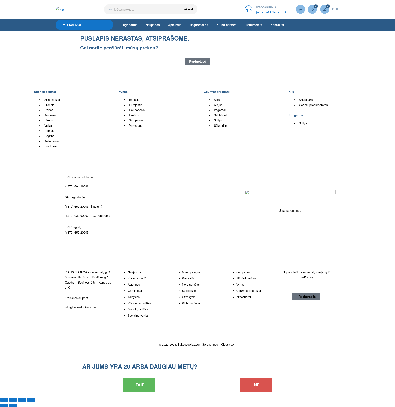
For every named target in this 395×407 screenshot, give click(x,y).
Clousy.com (228, 344)
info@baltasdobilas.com (80, 307)
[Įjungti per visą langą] (22, 399)
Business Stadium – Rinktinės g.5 (86, 277)
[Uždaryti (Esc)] (4, 399)
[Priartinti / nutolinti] (31, 399)
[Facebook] (280, 220)
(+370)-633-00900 (77, 216)
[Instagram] (290, 220)
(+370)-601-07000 (271, 12)
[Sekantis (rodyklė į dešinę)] (13, 405)
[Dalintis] (13, 399)
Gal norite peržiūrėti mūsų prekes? (119, 47)
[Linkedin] (300, 220)
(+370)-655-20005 (77, 206)
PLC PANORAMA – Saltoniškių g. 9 (87, 272)
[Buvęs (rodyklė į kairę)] (4, 405)
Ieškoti (188, 9)
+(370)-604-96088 (77, 186)
